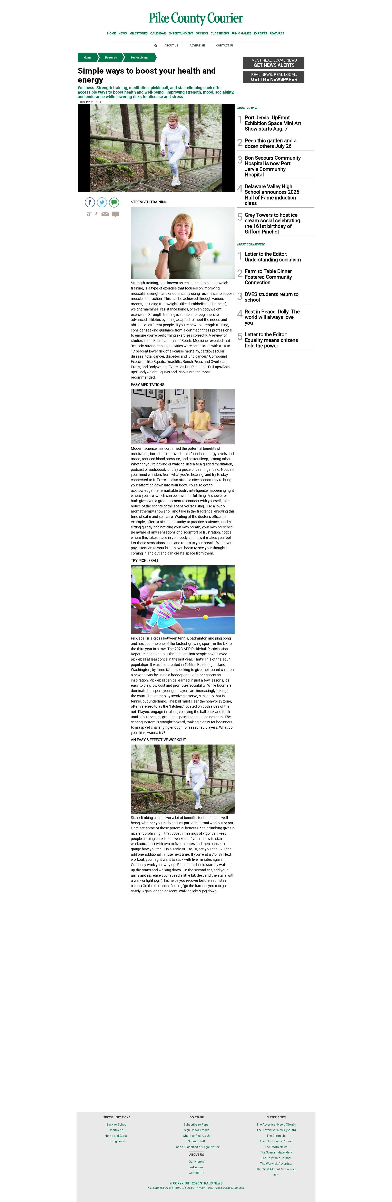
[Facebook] (90, 202)
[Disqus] (156, 951)
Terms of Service (183, 1188)
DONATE (304, 4)
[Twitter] (102, 202)
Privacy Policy (204, 1188)
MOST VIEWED (247, 108)
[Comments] (114, 202)
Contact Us (225, 45)
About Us (171, 45)
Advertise (197, 45)
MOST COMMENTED (251, 244)
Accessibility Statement (229, 1188)
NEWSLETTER (281, 4)
